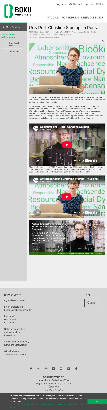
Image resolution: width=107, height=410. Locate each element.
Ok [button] (97, 401)
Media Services (13, 27)
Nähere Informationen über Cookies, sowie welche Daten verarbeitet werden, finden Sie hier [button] (46, 405)
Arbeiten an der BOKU (80, 32)
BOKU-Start (33, 32)
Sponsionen (14, 51)
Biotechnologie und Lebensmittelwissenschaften (18, 308)
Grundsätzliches (14, 44)
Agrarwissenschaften (14, 300)
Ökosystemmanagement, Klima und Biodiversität (16, 343)
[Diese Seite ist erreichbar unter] (103, 40)
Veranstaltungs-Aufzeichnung (65, 35)
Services (94, 32)
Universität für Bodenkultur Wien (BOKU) (55, 32)
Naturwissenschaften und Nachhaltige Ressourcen (14, 332)
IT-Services (34, 35)
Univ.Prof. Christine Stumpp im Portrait (44, 38)
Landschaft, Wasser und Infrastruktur (10, 319)
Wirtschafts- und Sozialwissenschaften (15, 353)
